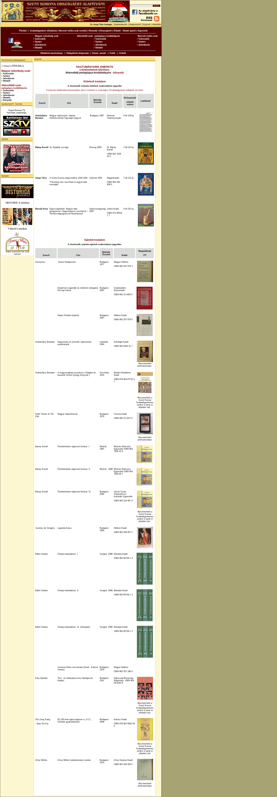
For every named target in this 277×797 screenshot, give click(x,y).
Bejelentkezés (120, 24)
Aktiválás (156, 24)
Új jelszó (146, 24)
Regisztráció (135, 24)
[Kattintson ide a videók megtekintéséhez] (16, 158)
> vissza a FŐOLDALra (12, 66)
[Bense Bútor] (17, 252)
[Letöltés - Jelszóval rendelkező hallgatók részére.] (145, 133)
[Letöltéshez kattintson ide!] (145, 281)
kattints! (17, 254)
